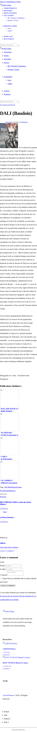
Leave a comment (7, 551)
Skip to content (5, 2)
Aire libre (7, 487)
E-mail (2, 569)
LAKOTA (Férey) (9, 649)
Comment (3, 575)
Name (2, 566)
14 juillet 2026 (7, 666)
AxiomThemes (8, 695)
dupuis (13, 491)
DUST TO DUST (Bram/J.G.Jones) (15, 663)
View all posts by (9, 547)
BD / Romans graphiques (7, 105)
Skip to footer (16, 2)
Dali (8, 491)
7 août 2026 (6, 652)
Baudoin (14, 487)
